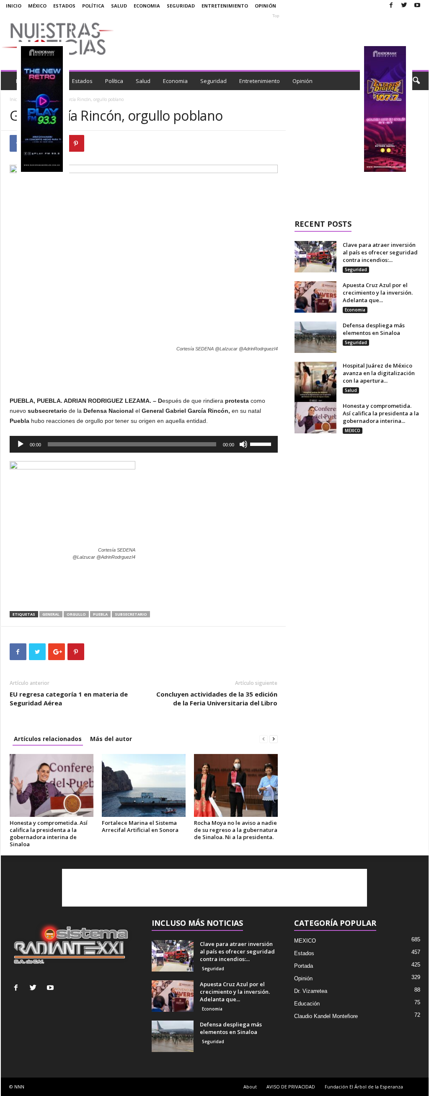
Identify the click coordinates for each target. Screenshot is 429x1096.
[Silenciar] (243, 444)
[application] (144, 444)
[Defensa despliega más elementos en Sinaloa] (315, 337)
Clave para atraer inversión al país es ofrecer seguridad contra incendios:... (380, 252)
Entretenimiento (225, 6)
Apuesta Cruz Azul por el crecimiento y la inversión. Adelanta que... (378, 292)
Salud (119, 6)
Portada (303, 966)
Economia (147, 6)
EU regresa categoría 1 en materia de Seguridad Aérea (69, 698)
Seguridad (181, 6)
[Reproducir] (20, 444)
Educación (307, 1003)
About (250, 1086)
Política (93, 6)
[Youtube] (417, 5)
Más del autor (111, 739)
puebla (100, 614)
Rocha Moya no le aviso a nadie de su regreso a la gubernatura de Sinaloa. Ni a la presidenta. (235, 830)
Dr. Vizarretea (310, 991)
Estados (64, 6)
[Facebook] (391, 5)
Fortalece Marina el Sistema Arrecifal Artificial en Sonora (140, 826)
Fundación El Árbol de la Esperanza (364, 1086)
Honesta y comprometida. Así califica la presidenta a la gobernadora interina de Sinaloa (49, 833)
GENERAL (50, 614)
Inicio (13, 6)
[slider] (262, 443)
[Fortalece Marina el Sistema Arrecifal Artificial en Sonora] (144, 785)
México (37, 6)
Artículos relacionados (48, 739)
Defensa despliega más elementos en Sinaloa (374, 329)
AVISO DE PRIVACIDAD (290, 1086)
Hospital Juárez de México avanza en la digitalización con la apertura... (379, 373)
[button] (416, 81)
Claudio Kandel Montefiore (326, 1016)
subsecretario (131, 614)
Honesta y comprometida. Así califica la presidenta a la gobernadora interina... (381, 413)
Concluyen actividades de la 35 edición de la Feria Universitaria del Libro (216, 698)
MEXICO (352, 430)
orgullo (76, 614)
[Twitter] (404, 5)
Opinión (265, 6)
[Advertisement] (276, 38)
